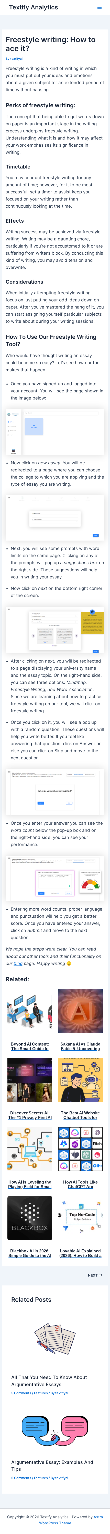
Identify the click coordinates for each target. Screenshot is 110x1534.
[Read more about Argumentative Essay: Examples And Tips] (54, 1430)
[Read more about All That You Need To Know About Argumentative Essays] (54, 1340)
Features (41, 1393)
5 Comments (21, 1393)
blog (18, 963)
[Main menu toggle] (99, 7)
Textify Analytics (33, 7)
